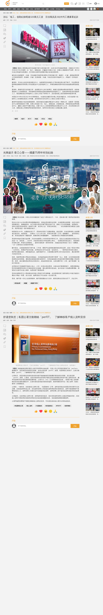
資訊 (18, 9)
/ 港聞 (10, 13)
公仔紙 (52, 9)
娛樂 (47, 9)
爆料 (90, 3)
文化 (31, 9)
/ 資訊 (7, 13)
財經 (27, 9)
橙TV (9, 9)
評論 (23, 9)
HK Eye (58, 9)
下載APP (66, 3)
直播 (14, 9)
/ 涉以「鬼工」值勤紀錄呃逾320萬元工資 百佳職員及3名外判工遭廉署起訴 (32, 13)
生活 (43, 9)
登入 (99, 3)
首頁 (5, 9)
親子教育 (37, 9)
